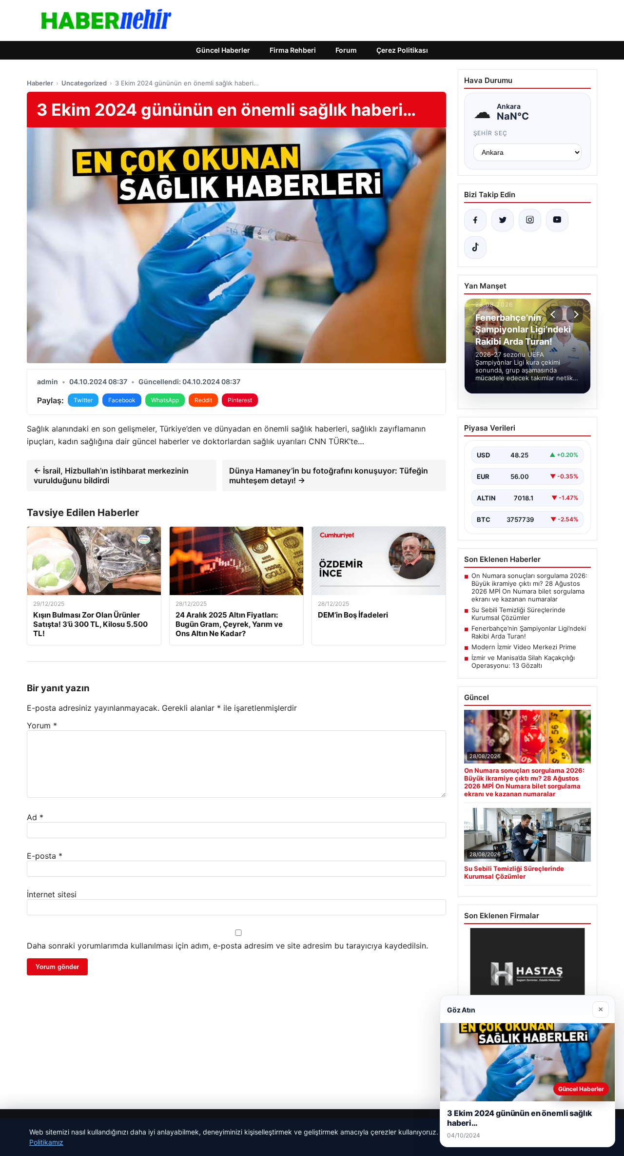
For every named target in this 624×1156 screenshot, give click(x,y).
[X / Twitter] (502, 220)
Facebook (122, 400)
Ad (35, 817)
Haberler (40, 83)
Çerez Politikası (402, 50)
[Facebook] (475, 220)
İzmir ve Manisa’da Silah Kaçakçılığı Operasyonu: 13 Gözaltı (523, 661)
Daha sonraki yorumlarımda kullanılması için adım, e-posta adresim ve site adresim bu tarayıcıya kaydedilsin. (227, 945)
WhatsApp (165, 400)
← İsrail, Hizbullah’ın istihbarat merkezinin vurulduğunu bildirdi (111, 475)
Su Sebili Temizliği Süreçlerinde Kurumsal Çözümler (518, 613)
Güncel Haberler (223, 50)
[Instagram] (530, 220)
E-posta (44, 856)
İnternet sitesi (52, 894)
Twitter (83, 400)
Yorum (42, 725)
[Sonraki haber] (574, 314)
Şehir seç (490, 133)
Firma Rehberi (293, 50)
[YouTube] (557, 220)
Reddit (203, 400)
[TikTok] (475, 247)
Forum (346, 50)
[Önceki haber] (554, 314)
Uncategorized (84, 83)
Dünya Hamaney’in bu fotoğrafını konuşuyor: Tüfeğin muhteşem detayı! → (328, 475)
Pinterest (240, 400)
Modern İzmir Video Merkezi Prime (523, 647)
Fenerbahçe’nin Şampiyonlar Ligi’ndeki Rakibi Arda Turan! (528, 632)
